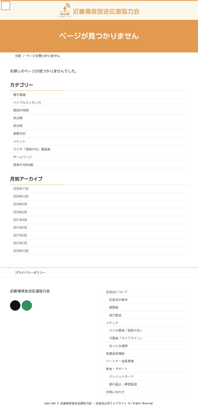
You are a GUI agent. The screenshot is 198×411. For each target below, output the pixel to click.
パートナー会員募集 (120, 360)
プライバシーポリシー (30, 272)
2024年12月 (21, 196)
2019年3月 (20, 204)
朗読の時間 (21, 110)
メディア (112, 322)
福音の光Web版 (23, 164)
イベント (19, 141)
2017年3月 (20, 227)
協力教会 (115, 314)
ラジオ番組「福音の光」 (126, 330)
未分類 (17, 117)
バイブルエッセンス (27, 102)
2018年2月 (20, 211)
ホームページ (22, 156)
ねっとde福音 (118, 345)
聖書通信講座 (115, 353)
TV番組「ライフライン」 (126, 338)
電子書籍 (19, 94)
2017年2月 (20, 235)
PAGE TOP (188, 392)
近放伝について (117, 291)
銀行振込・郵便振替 (123, 383)
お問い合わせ (115, 391)
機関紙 (113, 307)
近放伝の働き (118, 299)
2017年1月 (20, 243)
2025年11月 (21, 188)
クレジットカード (121, 376)
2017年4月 (20, 219)
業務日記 (19, 133)
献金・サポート (117, 368)
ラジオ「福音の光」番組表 (31, 148)
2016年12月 (21, 250)
